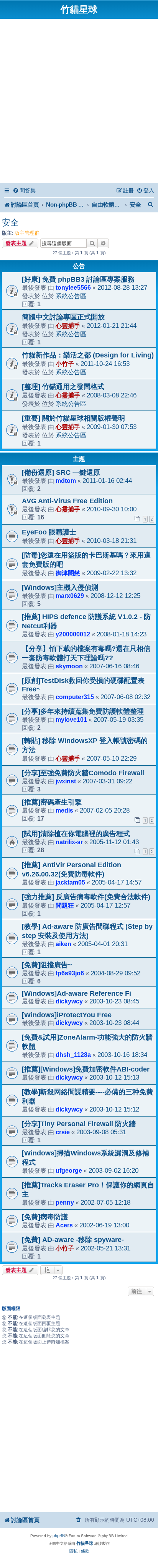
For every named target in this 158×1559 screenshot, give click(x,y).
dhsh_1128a (73, 1054)
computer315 (75, 696)
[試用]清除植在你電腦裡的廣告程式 (76, 834)
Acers (64, 1225)
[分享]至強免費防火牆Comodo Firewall (83, 773)
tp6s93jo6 (70, 973)
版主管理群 (27, 233)
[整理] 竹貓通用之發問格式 (63, 387)
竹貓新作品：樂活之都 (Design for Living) (88, 355)
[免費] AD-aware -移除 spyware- (73, 1240)
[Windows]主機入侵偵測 (60, 587)
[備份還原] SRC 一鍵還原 (61, 472)
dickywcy (69, 1001)
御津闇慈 (68, 572)
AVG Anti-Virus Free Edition (67, 501)
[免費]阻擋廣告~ (47, 965)
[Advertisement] (79, 102)
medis (64, 810)
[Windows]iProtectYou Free (67, 1015)
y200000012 (73, 634)
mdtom (66, 480)
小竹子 (65, 363)
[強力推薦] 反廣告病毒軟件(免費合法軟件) (86, 897)
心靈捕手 (68, 325)
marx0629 (70, 595)
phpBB (59, 1535)
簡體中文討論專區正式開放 (63, 317)
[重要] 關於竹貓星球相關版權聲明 (73, 418)
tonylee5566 (73, 287)
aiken (63, 943)
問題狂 (65, 905)
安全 (10, 222)
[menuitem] (24, 190)
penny (65, 1202)
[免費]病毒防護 (45, 1217)
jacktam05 (70, 882)
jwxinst (66, 781)
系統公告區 (71, 295)
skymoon (69, 666)
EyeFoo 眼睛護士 (49, 532)
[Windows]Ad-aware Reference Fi (76, 993)
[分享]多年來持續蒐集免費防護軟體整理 (83, 711)
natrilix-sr (69, 841)
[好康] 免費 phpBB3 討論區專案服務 (78, 279)
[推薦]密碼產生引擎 (52, 802)
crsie (63, 1131)
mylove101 (71, 719)
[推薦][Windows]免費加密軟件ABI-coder (86, 1069)
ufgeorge (69, 1170)
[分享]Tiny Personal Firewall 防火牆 (79, 1124)
